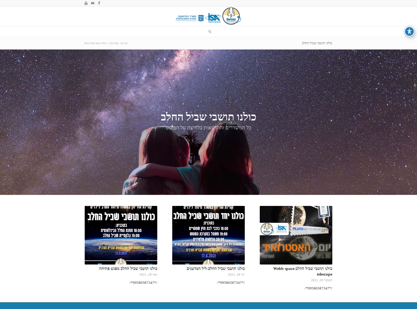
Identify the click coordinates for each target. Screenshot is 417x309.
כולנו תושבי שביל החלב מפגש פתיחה (128, 268)
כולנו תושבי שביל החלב (317, 43)
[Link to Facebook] (99, 3)
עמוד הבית (114, 43)
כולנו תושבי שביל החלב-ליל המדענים (216, 268)
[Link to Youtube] (86, 3)
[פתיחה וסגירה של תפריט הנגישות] (409, 31)
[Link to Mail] (92, 3)
